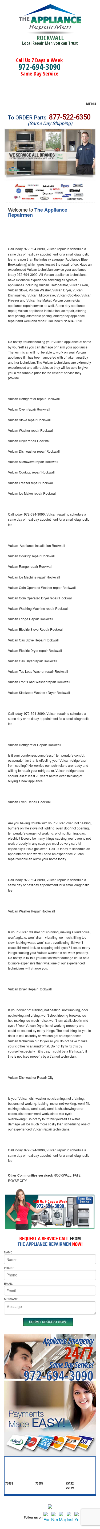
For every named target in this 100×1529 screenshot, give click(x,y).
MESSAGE (11, 1299)
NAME (8, 1252)
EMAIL (8, 1283)
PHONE (9, 1267)
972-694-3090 (39, 66)
